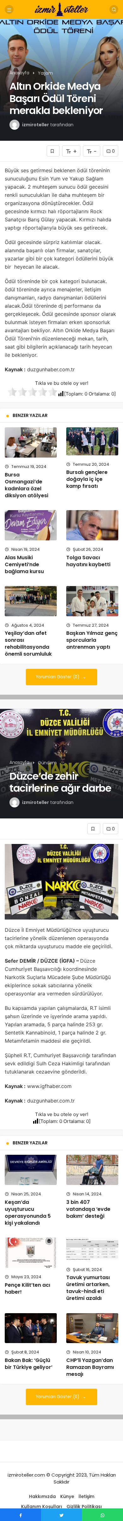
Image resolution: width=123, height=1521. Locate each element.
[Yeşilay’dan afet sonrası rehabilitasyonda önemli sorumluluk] (31, 601)
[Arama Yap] (113, 9)
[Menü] (9, 9)
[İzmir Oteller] (61, 9)
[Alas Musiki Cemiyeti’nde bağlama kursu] (31, 525)
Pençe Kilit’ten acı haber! (27, 1288)
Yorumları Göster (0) (58, 677)
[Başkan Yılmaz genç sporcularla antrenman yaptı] (92, 601)
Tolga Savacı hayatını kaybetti (88, 561)
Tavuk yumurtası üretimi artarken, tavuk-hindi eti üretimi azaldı (88, 1288)
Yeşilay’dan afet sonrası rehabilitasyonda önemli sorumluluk (28, 644)
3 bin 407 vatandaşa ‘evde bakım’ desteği (88, 1209)
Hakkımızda (42, 1496)
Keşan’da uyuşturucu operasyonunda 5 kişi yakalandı (28, 1213)
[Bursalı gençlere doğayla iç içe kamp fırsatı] (92, 441)
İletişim (86, 1496)
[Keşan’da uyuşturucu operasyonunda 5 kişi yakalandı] (31, 1170)
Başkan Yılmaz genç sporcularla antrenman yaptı (92, 640)
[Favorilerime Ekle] (53, 151)
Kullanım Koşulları (41, 1506)
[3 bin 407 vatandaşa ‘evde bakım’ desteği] (92, 1170)
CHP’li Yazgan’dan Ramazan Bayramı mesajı (90, 1367)
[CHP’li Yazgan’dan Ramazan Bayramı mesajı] (92, 1328)
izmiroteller (35, 125)
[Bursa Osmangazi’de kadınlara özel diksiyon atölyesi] (31, 442)
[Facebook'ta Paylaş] (20, 1514)
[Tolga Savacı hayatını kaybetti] (92, 525)
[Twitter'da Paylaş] (61, 1514)
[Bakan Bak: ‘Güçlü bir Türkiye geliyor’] (31, 1328)
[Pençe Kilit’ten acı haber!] (31, 1253)
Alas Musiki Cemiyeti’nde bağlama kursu (24, 564)
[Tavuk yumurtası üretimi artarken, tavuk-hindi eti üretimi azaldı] (92, 1249)
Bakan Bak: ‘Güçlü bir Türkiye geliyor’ (28, 1364)
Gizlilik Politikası (84, 1506)
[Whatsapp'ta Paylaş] (102, 1514)
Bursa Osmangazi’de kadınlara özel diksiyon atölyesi (26, 485)
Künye (67, 1496)
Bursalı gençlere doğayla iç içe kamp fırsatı (87, 479)
